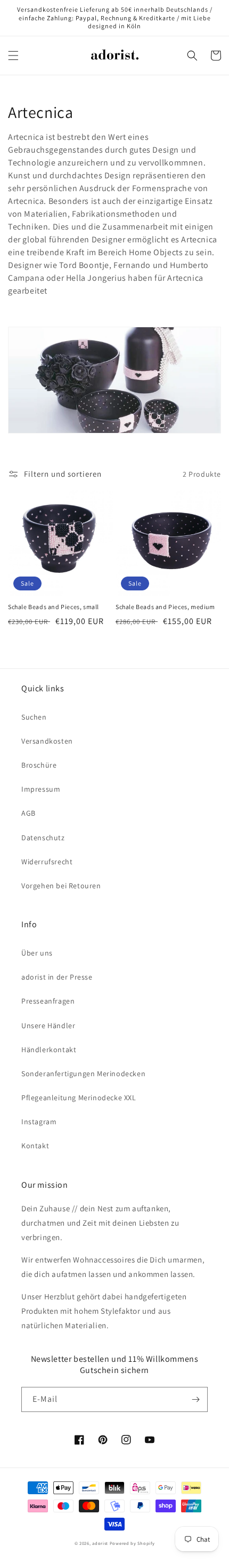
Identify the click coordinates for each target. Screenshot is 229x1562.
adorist (100, 1543)
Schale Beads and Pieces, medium (165, 607)
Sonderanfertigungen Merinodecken (83, 1073)
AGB (28, 813)
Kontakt (35, 1145)
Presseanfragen (48, 1001)
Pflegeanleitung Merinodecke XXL (78, 1097)
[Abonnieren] (195, 1399)
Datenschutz (43, 837)
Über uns (37, 953)
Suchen (34, 717)
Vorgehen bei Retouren (61, 885)
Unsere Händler (48, 1025)
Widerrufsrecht (46, 861)
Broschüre (38, 765)
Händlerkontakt (48, 1049)
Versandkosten (47, 741)
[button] (13, 55)
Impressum (40, 789)
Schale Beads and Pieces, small (53, 607)
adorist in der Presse (57, 977)
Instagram (38, 1121)
